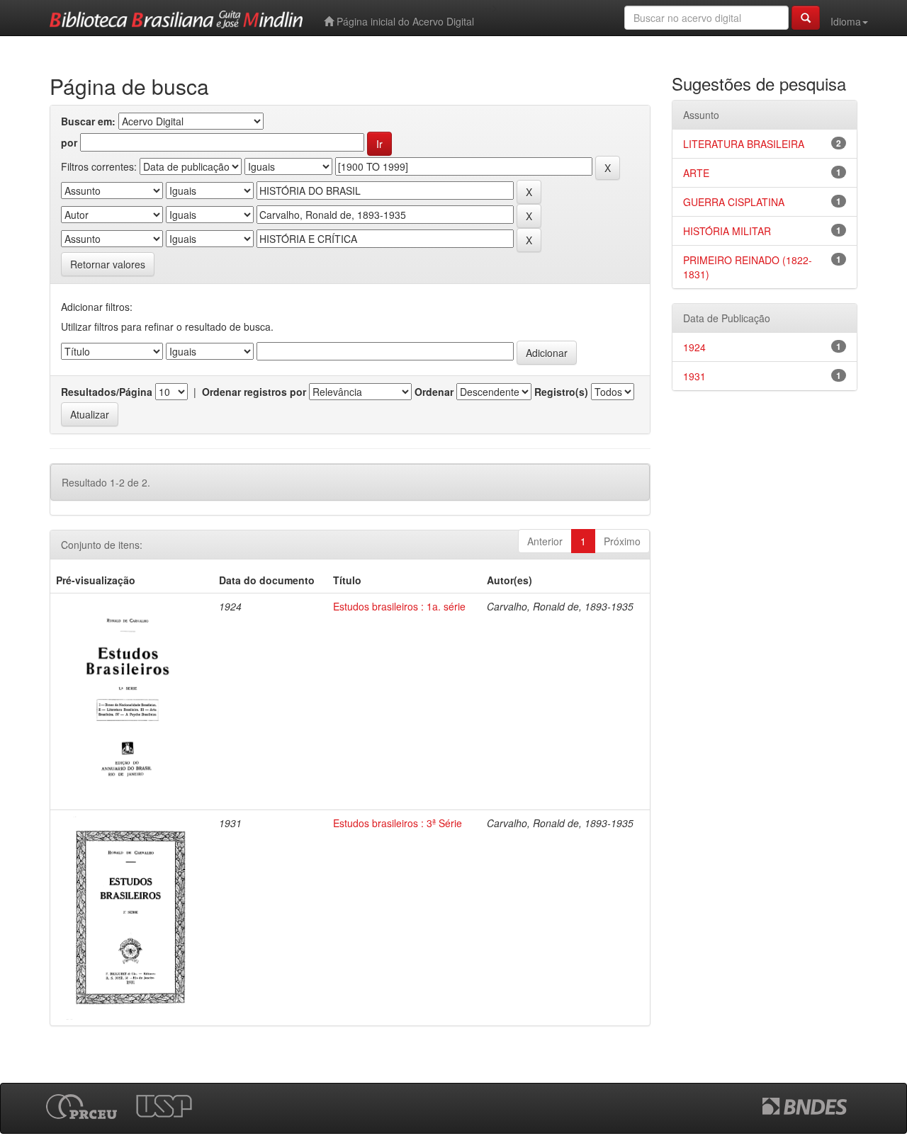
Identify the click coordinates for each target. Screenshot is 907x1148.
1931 (694, 376)
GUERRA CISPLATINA (733, 202)
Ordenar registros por (254, 392)
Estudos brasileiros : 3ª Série (397, 823)
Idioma (845, 21)
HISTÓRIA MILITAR (727, 231)
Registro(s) (561, 392)
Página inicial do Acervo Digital (404, 21)
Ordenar (434, 392)
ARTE (696, 173)
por (69, 142)
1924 (694, 347)
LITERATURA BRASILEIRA (743, 144)
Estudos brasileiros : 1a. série (399, 606)
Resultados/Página (106, 392)
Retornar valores (107, 264)
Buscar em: (88, 121)
